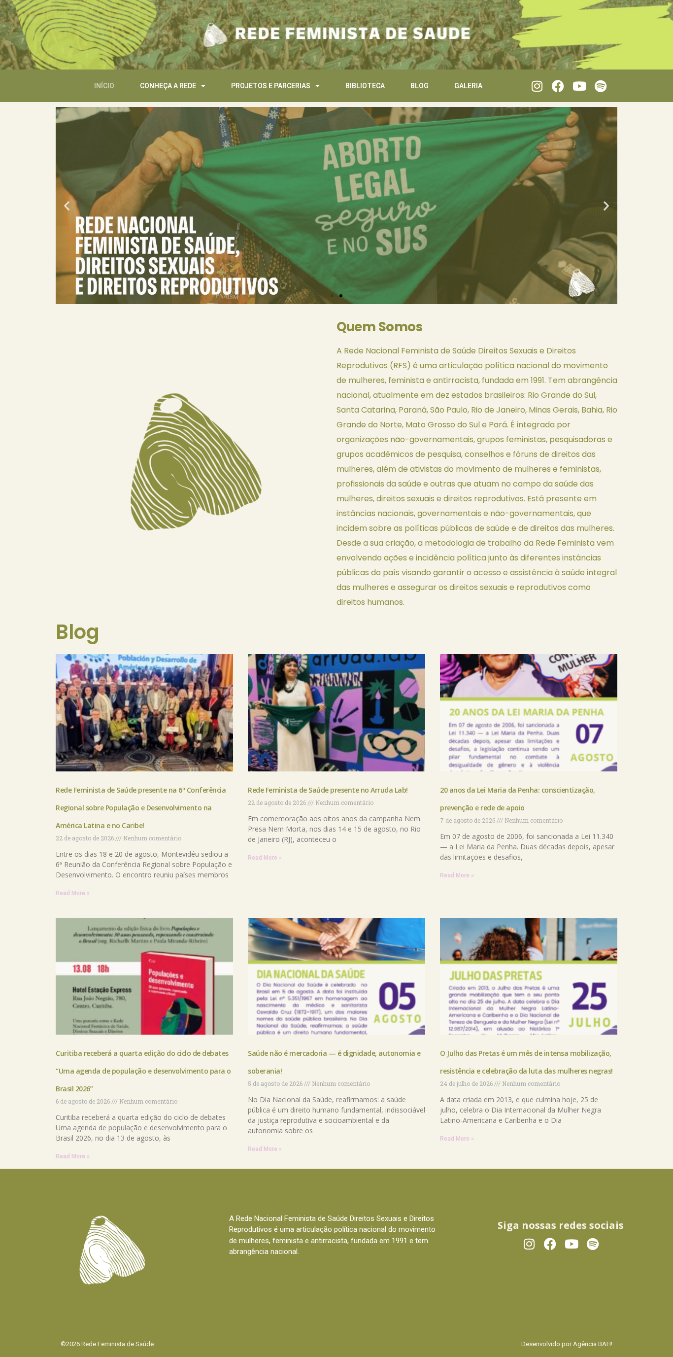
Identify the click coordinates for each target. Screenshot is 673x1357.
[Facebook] (558, 86)
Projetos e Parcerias (270, 86)
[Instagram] (537, 86)
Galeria (468, 86)
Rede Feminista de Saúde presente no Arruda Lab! (328, 790)
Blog (419, 86)
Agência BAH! (592, 1344)
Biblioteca (365, 86)
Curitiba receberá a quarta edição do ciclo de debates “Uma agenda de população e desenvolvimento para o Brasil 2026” (143, 1070)
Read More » (73, 893)
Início (104, 86)
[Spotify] (600, 86)
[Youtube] (579, 86)
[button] (67, 206)
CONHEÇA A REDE (168, 86)
